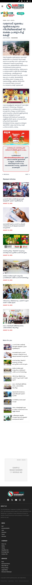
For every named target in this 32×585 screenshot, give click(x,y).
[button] (2, 6)
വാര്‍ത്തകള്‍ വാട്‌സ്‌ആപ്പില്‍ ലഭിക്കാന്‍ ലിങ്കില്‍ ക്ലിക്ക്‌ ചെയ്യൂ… (16, 149)
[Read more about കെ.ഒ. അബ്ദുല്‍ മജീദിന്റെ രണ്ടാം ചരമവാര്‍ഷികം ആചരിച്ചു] (16, 316)
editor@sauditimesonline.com (14, 158)
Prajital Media (23, 577)
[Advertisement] (16, 440)
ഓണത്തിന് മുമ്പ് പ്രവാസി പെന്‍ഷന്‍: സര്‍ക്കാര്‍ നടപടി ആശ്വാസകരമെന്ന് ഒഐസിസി (14, 226)
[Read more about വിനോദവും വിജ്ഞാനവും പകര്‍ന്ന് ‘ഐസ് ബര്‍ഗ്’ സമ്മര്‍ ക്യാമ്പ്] (16, 291)
